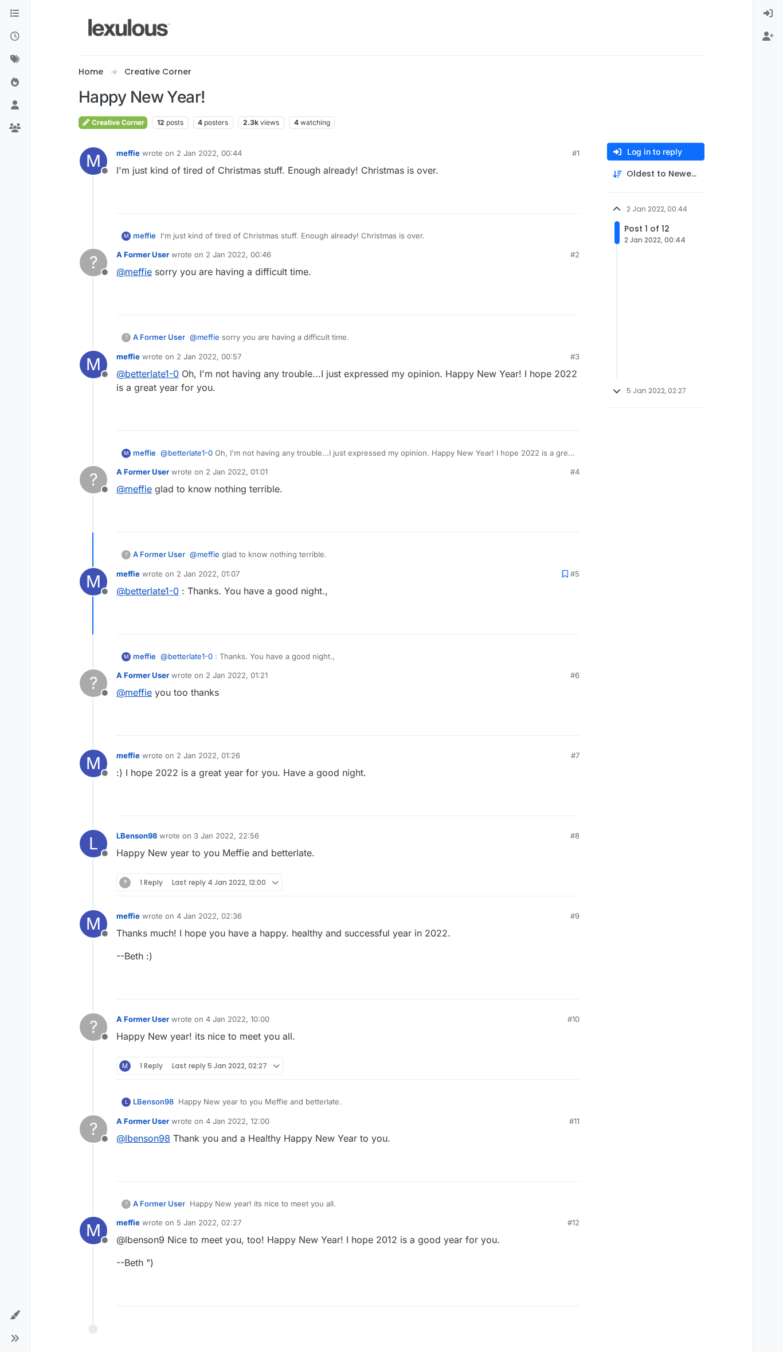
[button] (15, 1315)
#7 (575, 755)
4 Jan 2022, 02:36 (209, 915)
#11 (574, 1121)
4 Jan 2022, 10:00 (237, 1019)
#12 (573, 1222)
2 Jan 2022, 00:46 (238, 254)
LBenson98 (136, 835)
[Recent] (15, 37)
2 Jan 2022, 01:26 (208, 755)
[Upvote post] (528, 200)
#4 (575, 471)
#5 (575, 573)
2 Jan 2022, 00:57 (209, 356)
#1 (576, 153)
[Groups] (15, 128)
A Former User (142, 254)
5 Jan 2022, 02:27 (209, 1222)
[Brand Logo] (129, 27)
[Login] (768, 14)
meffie (128, 153)
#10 (573, 1019)
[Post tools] (569, 200)
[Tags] (15, 59)
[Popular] (15, 82)
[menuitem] (768, 14)
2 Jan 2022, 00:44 (209, 153)
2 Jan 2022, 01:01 (237, 471)
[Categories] (15, 14)
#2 (575, 254)
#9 (575, 915)
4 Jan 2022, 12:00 (237, 1121)
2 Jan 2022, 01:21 (237, 675)
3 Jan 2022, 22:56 (226, 835)
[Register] (768, 37)
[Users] (15, 105)
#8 (575, 835)
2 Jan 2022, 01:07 (208, 573)
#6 (575, 675)
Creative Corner (117, 122)
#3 (575, 356)
